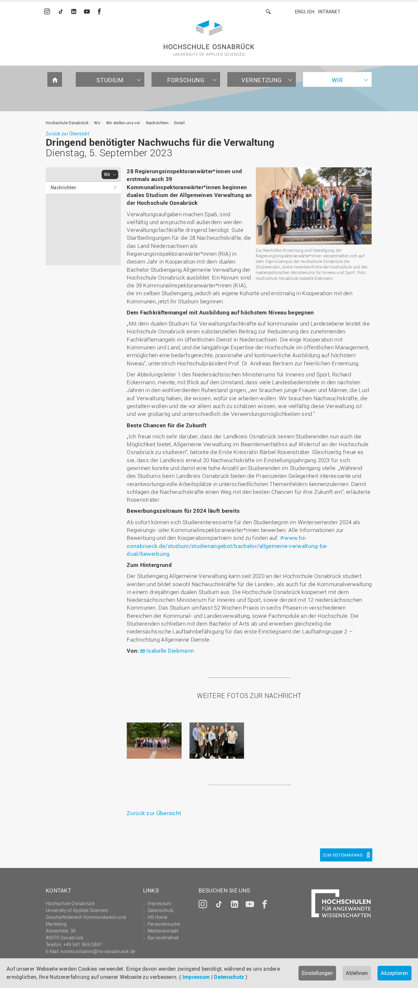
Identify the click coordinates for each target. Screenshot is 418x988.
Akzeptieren (394, 973)
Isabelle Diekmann (170, 650)
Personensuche (164, 924)
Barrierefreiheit (163, 938)
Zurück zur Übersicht (67, 133)
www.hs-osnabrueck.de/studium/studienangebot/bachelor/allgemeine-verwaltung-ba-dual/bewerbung (227, 545)
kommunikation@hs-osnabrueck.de (98, 951)
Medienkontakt (163, 931)
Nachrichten (157, 122)
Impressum (196, 976)
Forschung (185, 80)
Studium (109, 80)
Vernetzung (261, 80)
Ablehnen (357, 973)
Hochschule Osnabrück (67, 122)
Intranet (329, 11)
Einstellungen (317, 973)
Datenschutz (229, 976)
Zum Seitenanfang (342, 855)
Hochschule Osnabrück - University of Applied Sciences (209, 38)
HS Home (157, 917)
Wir (337, 80)
